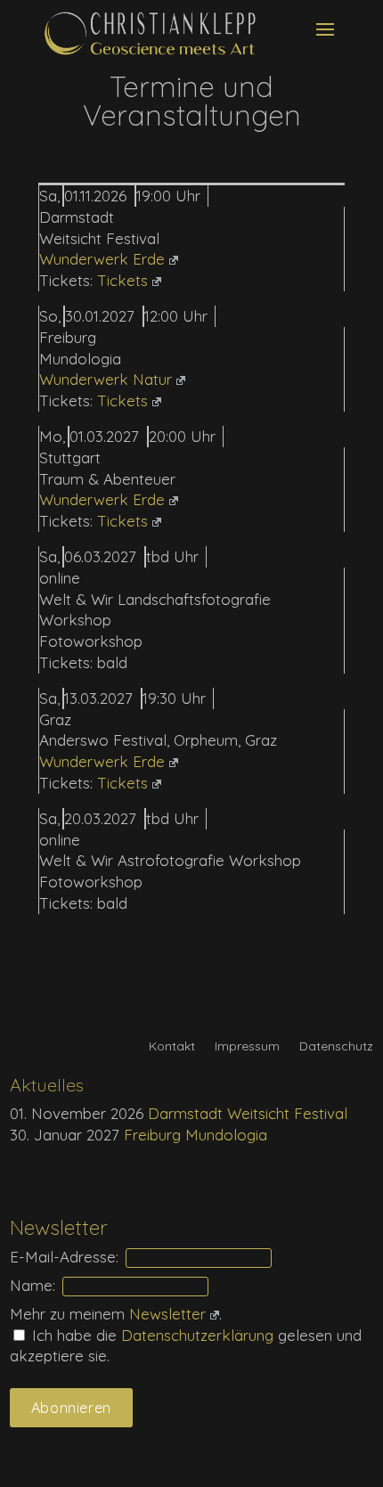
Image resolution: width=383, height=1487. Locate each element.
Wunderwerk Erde (102, 258)
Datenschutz (336, 1047)
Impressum (247, 1047)
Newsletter (167, 1313)
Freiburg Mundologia (195, 1134)
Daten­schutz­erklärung (199, 1335)
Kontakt (172, 1047)
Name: (32, 1285)
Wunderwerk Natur (105, 379)
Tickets (122, 280)
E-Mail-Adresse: (64, 1256)
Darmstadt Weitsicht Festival (247, 1113)
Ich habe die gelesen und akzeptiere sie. (186, 1346)
